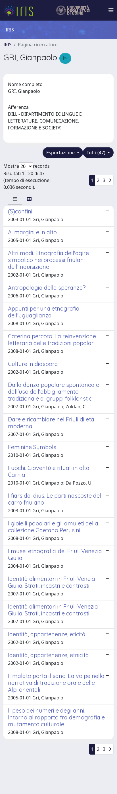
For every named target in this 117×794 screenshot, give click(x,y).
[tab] (15, 199)
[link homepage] (20, 10)
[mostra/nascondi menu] (111, 10)
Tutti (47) (96, 152)
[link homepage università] (73, 10)
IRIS (7, 44)
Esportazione (61, 152)
